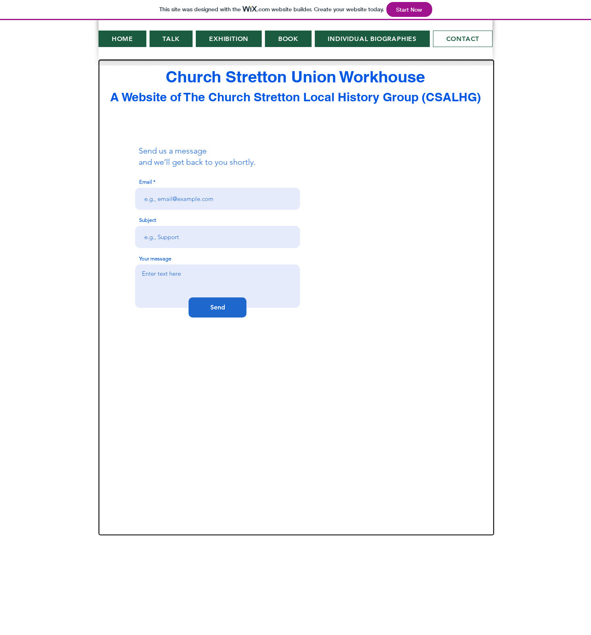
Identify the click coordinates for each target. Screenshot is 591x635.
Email (145, 181)
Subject (147, 220)
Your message (155, 258)
